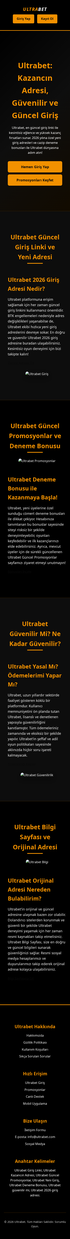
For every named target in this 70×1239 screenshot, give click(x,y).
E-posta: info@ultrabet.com (35, 1137)
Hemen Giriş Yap (35, 166)
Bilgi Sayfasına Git (21, 978)
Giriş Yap (23, 19)
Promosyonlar (35, 1090)
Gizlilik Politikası (35, 1042)
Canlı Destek (35, 1096)
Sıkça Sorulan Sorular (35, 1056)
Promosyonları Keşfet (35, 180)
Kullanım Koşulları (35, 1049)
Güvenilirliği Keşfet (21, 764)
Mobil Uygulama (35, 1103)
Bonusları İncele (19, 571)
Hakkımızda (35, 1035)
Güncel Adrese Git (21, 363)
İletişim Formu (35, 1130)
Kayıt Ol (47, 19)
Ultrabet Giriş (35, 1083)
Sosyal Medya (35, 1144)
